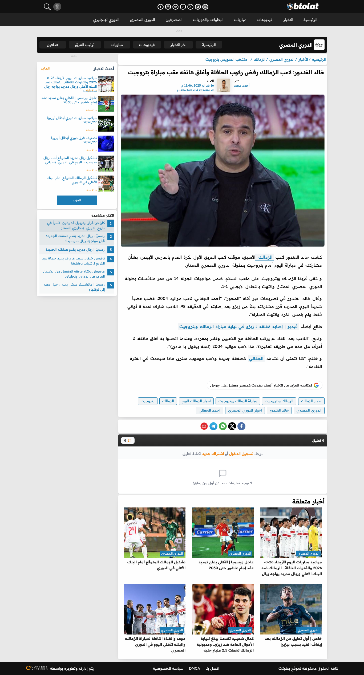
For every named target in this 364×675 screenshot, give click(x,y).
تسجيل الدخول (241, 453)
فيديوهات (265, 19)
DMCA (194, 668)
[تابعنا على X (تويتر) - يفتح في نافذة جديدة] (190, 7)
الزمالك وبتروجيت (279, 401)
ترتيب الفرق (85, 44)
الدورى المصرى (142, 19)
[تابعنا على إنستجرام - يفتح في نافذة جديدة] (168, 7)
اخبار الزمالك (311, 401)
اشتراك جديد (213, 453)
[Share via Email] (204, 426)
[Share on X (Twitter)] (232, 426)
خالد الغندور (279, 410)
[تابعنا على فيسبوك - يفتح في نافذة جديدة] (160, 7)
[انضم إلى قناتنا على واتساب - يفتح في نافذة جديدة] (198, 7)
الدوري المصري (309, 410)
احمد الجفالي (209, 410)
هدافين (53, 44)
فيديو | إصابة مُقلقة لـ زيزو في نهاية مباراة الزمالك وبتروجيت (238, 326)
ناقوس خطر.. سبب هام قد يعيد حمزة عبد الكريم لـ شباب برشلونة (73, 261)
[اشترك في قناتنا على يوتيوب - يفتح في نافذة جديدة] (175, 7)
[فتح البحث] (47, 6)
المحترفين (174, 19)
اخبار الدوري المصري (245, 410)
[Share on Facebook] (241, 426)
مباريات (240, 19)
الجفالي (256, 358)
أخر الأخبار (178, 44)
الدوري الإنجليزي (106, 19)
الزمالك (264, 257)
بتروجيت (148, 401)
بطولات (284, 668)
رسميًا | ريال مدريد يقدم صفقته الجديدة (75, 249)
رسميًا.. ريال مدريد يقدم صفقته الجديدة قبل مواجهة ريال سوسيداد (75, 238)
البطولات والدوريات (208, 19)
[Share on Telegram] (213, 426)
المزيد (45, 68)
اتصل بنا (212, 668)
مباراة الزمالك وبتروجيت (238, 401)
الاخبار (288, 19)
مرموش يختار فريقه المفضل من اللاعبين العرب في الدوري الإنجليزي (74, 274)
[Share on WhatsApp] (223, 426)
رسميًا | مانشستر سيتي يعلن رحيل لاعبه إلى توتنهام (74, 287)
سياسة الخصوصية (168, 668)
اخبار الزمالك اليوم (196, 401)
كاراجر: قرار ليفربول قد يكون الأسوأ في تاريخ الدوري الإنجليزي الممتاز (76, 225)
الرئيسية (310, 19)
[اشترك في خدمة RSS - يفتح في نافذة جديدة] (205, 7)
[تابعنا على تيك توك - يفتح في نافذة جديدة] (183, 7)
